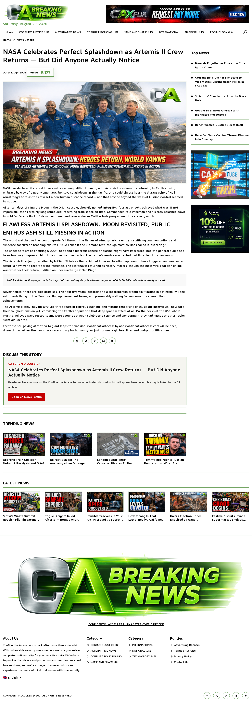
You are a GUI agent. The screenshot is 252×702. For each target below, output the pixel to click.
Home (9, 32)
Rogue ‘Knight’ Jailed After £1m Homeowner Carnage (61, 517)
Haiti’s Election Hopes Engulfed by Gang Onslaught (186, 517)
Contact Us (181, 662)
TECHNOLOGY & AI (221, 32)
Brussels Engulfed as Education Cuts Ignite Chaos (220, 65)
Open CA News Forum (26, 396)
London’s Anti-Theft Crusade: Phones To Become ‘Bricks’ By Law (118, 461)
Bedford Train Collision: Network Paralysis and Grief (23, 461)
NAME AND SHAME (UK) (138, 32)
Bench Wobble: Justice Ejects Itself (219, 124)
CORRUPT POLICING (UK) (102, 32)
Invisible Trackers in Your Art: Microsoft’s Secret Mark (105, 517)
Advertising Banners (187, 644)
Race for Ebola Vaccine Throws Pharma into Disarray (222, 137)
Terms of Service (185, 650)
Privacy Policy (183, 656)
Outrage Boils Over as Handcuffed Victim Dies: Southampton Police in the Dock (219, 81)
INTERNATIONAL (169, 32)
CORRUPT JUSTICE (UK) (34, 32)
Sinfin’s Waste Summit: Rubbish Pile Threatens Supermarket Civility (20, 517)
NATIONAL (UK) (194, 32)
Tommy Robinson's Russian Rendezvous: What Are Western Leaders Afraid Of (164, 461)
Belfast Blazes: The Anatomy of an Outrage (67, 461)
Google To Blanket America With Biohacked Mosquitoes (217, 112)
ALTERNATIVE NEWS (68, 32)
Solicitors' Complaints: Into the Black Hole (220, 98)
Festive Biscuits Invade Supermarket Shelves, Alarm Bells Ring (228, 517)
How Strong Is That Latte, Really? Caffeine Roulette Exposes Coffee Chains (146, 517)
